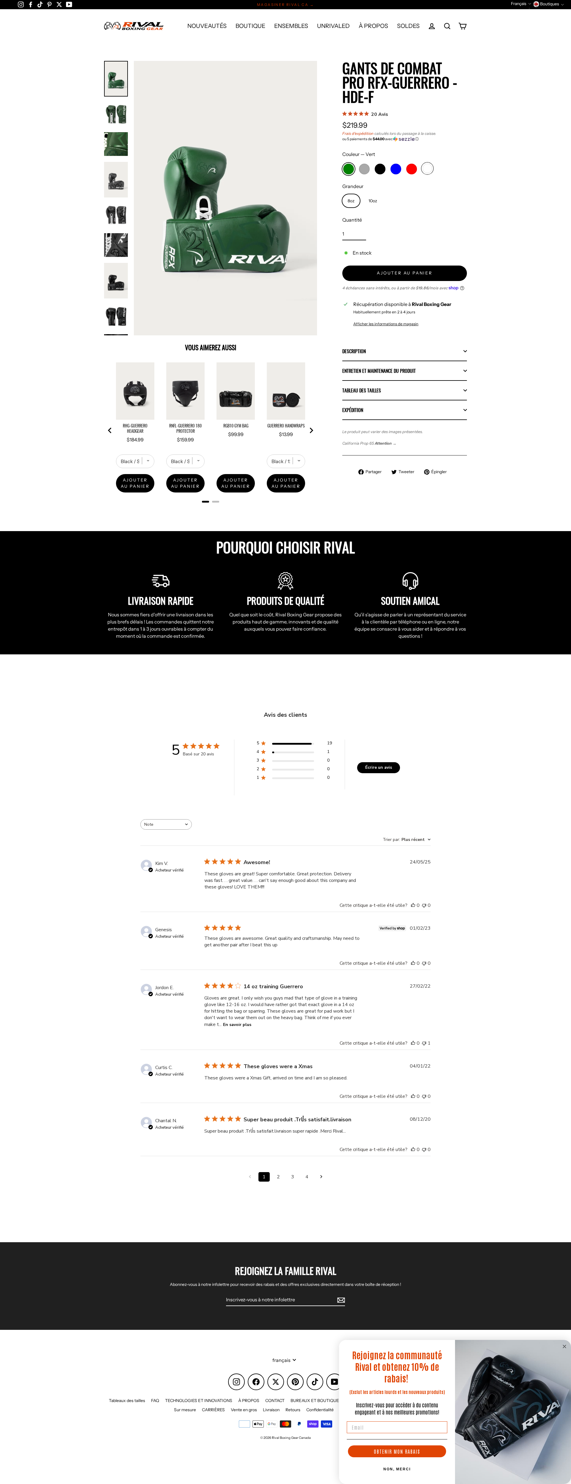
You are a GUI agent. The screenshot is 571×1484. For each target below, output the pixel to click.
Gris (364, 169)
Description (354, 351)
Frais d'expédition (358, 133)
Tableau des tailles (361, 390)
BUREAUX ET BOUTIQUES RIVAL (322, 1400)
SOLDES (408, 25)
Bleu (396, 169)
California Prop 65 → (369, 443)
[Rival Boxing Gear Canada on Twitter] (59, 4)
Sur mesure (185, 1409)
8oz (351, 200)
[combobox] (166, 824)
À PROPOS (373, 25)
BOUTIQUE (250, 25)
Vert (348, 169)
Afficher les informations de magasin (385, 324)
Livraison (271, 1409)
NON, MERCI (397, 1469)
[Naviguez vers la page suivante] (321, 1177)
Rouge (411, 169)
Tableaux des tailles (127, 1400)
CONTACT (275, 1400)
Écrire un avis (378, 767)
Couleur (358, 154)
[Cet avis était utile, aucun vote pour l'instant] (413, 905)
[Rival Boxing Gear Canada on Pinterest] (49, 4)
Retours (293, 1409)
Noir (380, 169)
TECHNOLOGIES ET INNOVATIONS (198, 1400)
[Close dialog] (564, 1346)
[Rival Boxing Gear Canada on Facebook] (31, 4)
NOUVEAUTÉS (207, 25)
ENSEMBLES (291, 25)
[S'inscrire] (340, 1300)
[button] (404, 139)
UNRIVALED (333, 25)
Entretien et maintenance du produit (379, 370)
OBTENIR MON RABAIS (397, 1451)
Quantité (352, 220)
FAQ (155, 1400)
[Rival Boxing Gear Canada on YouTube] (69, 4)
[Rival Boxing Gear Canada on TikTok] (40, 4)
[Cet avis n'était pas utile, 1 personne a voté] (424, 1043)
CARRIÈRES (213, 1409)
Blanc (427, 168)
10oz (372, 200)
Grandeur (352, 186)
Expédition (352, 409)
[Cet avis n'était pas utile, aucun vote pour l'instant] (424, 905)
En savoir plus (237, 1024)
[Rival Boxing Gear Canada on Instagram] (21, 4)
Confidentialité (320, 1409)
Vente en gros (244, 1409)
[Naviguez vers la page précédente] (249, 1177)
